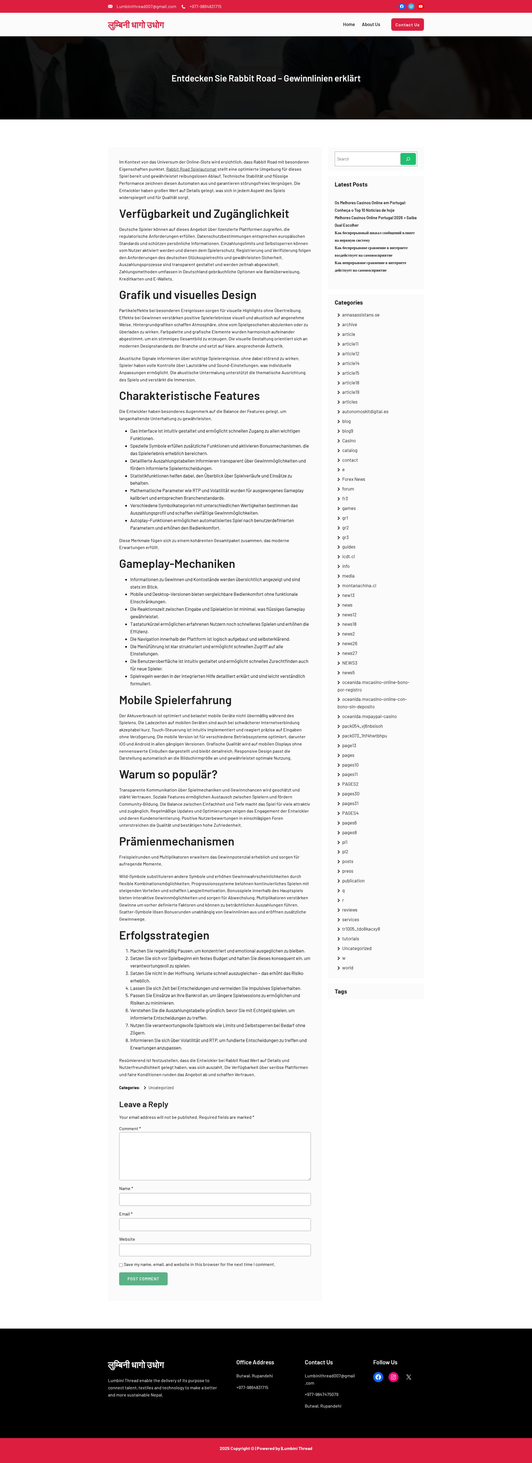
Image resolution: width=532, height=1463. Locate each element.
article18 (350, 382)
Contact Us (407, 24)
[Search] (408, 159)
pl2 (345, 851)
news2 (348, 633)
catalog (349, 450)
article (348, 334)
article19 (350, 392)
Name (126, 1188)
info (346, 566)
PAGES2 (350, 784)
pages (348, 755)
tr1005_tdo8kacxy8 (361, 928)
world (347, 967)
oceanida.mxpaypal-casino (369, 716)
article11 (350, 343)
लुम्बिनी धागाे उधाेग (136, 24)
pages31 (350, 803)
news (347, 604)
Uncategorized (161, 1087)
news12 (349, 614)
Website (127, 1239)
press (347, 871)
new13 (348, 595)
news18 (349, 624)
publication (353, 880)
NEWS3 (349, 662)
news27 (349, 653)
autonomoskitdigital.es (365, 411)
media (348, 575)
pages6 (349, 822)
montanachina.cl (359, 585)
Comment (130, 1128)
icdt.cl (348, 556)
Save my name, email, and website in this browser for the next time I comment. (199, 1264)
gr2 (345, 527)
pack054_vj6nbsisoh (362, 726)
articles (349, 401)
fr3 (345, 498)
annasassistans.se (361, 314)
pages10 (350, 764)
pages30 (350, 793)
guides (348, 546)
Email (125, 1213)
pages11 (350, 774)
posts (347, 861)
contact (350, 460)
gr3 (345, 537)
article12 (350, 353)
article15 (350, 373)
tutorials (350, 938)
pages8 (349, 832)
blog (346, 421)
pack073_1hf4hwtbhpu (364, 735)
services (350, 919)
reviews (349, 909)
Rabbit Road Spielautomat (191, 169)
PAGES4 (350, 813)
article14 (350, 363)
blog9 (347, 430)
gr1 (345, 517)
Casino (349, 440)
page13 (349, 745)
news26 (349, 643)
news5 (348, 672)
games (349, 508)
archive (349, 324)
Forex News (353, 479)
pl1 (344, 842)
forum (348, 488)
